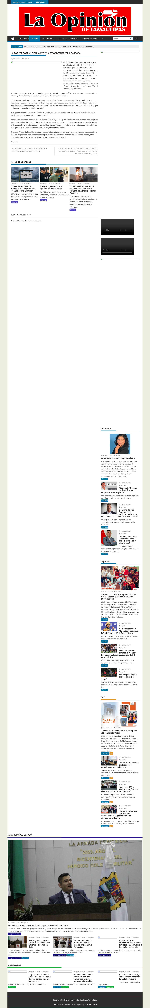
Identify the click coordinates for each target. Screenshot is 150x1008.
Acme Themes (92, 1004)
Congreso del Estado (90, 39)
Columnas (62, 39)
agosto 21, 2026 (76, 183)
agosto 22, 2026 (18, 183)
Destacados (105, 753)
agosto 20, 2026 (125, 806)
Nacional (35, 39)
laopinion (26, 59)
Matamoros (12, 987)
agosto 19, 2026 (14, 923)
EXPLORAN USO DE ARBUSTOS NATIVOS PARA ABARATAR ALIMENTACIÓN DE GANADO (29, 150)
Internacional (48, 39)
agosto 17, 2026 (125, 937)
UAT (104, 39)
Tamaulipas (22, 39)
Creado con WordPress (61, 1004)
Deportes (74, 39)
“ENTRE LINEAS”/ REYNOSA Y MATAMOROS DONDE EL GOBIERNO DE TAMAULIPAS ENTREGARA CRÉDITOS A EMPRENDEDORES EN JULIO (77, 151)
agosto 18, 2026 (35, 937)
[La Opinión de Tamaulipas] (75, 35)
